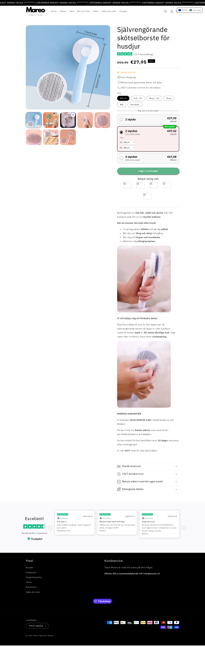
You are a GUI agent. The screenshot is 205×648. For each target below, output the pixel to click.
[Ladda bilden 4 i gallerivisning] (102, 120)
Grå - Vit (138, 98)
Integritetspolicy (34, 577)
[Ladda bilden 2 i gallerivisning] (51, 120)
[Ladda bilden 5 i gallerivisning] (34, 137)
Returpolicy (31, 587)
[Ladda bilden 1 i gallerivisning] (34, 120)
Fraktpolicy (31, 572)
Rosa (169, 98)
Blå (121, 104)
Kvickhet (135, 104)
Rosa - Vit (154, 98)
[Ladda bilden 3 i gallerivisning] (85, 120)
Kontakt (29, 567)
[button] (165, 11)
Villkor (29, 582)
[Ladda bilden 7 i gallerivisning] (68, 137)
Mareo (35, 636)
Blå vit (123, 98)
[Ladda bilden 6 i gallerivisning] (51, 137)
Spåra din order (33, 592)
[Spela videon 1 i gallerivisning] (68, 120)
